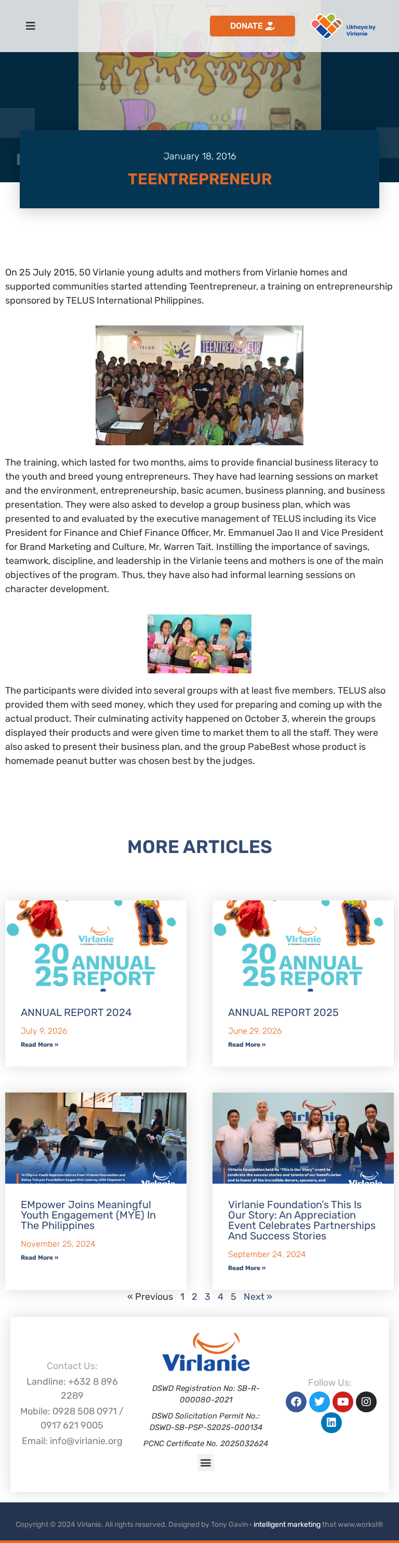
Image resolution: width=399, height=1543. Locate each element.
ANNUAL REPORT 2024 (76, 1012)
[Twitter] (319, 1401)
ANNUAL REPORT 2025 (283, 1012)
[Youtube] (342, 1401)
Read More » (39, 1044)
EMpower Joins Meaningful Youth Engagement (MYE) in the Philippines (88, 1215)
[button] (206, 1462)
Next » (258, 1296)
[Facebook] (296, 1401)
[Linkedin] (331, 1422)
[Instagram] (366, 1401)
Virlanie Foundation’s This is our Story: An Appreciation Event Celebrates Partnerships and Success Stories (302, 1220)
